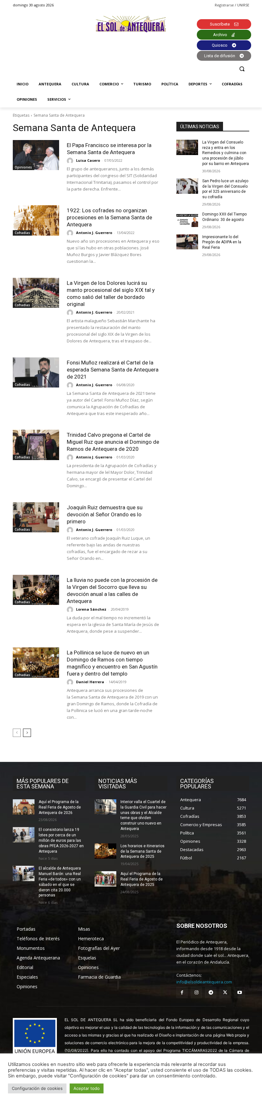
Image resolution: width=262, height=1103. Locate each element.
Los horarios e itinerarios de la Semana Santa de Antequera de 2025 (142, 851)
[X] (225, 992)
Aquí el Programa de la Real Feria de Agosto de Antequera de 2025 (141, 879)
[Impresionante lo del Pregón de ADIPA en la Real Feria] (187, 242)
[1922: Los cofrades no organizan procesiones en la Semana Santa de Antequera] (36, 220)
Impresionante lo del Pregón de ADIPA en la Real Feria (221, 242)
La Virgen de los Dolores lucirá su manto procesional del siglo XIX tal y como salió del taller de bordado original (111, 293)
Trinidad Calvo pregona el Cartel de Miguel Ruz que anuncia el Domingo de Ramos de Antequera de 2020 (113, 442)
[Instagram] (196, 992)
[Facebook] (182, 992)
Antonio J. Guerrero (94, 232)
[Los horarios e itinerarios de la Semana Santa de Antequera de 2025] (105, 851)
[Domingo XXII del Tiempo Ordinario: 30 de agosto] (187, 219)
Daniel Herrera (90, 681)
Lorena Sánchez (91, 609)
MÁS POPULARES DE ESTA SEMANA (43, 784)
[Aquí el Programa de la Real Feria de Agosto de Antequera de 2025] (105, 879)
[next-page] (27, 733)
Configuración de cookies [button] (37, 1088)
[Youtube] (239, 992)
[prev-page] (17, 733)
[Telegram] (210, 992)
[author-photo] (71, 161)
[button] (241, 68)
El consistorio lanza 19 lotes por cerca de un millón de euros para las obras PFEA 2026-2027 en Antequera (61, 840)
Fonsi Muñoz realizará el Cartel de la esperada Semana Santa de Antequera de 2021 (112, 369)
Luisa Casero (88, 160)
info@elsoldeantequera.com (204, 982)
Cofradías (22, 233)
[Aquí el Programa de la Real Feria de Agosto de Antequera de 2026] (24, 807)
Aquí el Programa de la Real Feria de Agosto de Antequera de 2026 (60, 807)
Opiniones (23, 167)
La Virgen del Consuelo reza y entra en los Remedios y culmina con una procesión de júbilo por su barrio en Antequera (225, 153)
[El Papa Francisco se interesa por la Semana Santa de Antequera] (36, 155)
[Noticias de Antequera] (131, 24)
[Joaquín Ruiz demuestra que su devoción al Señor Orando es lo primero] (36, 517)
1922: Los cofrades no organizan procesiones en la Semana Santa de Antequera (109, 217)
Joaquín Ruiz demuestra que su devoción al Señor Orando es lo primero (105, 514)
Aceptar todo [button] (86, 1088)
